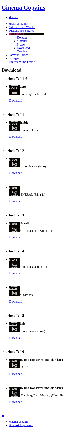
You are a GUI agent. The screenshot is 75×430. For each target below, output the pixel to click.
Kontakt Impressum (21, 425)
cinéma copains (18, 421)
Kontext (22, 37)
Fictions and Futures (21, 30)
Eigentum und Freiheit (22, 61)
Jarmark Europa (18, 54)
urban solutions (18, 23)
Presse (21, 44)
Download (23, 48)
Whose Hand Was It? (22, 27)
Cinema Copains (23, 7)
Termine (22, 51)
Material (22, 41)
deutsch (13, 17)
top (3, 415)
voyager (14, 58)
